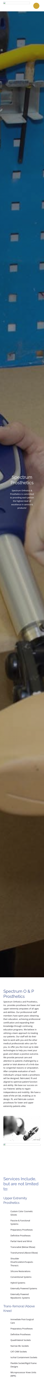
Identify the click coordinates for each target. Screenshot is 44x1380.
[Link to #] (36, 6)
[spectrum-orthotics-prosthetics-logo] (16, 2)
